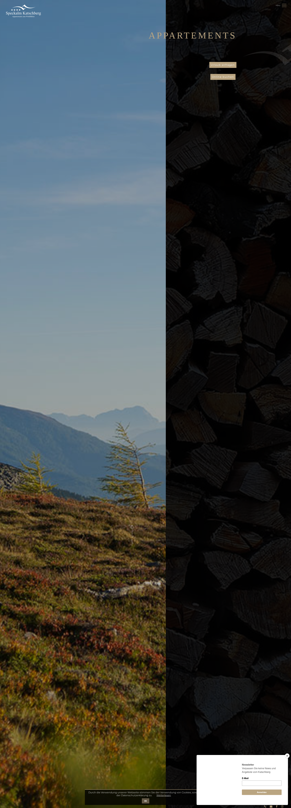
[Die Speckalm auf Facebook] (277, 806)
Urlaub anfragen (223, 64)
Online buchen (223, 76)
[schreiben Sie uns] (271, 806)
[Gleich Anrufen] (265, 806)
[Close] (287, 755)
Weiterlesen (163, 795)
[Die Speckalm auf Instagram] (282, 806)
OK (145, 801)
